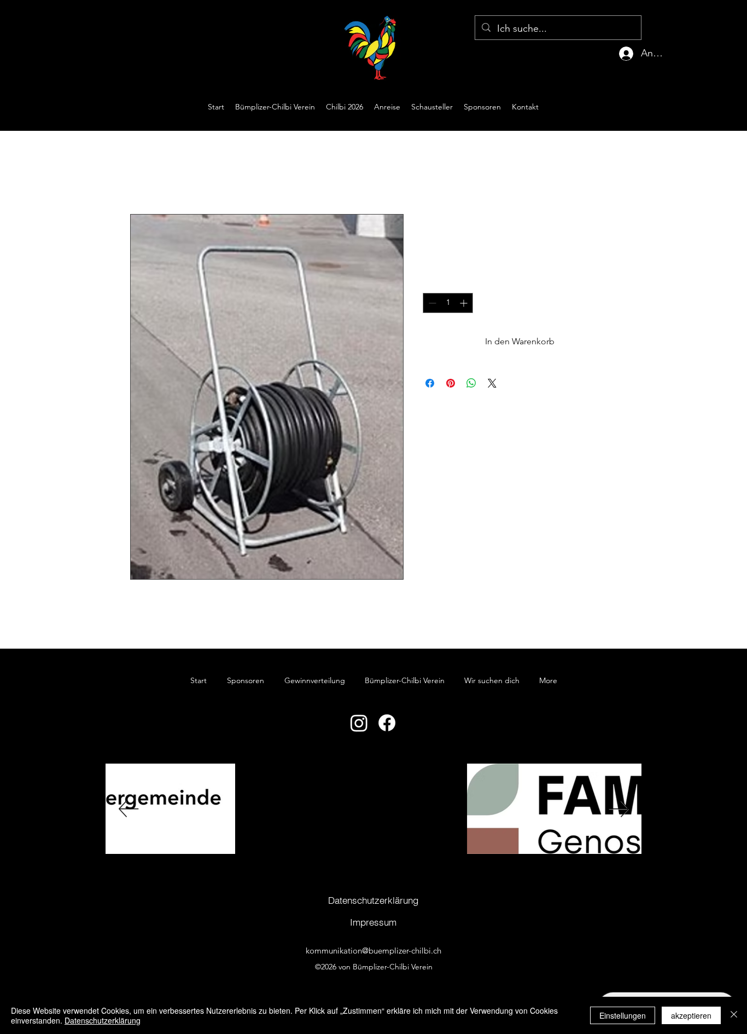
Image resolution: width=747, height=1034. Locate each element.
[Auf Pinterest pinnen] (450, 383)
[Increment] (464, 303)
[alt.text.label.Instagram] (697, 106)
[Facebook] (387, 723)
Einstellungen (622, 1015)
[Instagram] (359, 723)
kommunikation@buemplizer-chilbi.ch (373, 950)
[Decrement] (431, 303)
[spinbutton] (448, 303)
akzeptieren (691, 1015)
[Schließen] (733, 1015)
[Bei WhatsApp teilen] (471, 383)
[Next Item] (619, 808)
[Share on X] (492, 383)
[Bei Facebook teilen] (429, 383)
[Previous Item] (128, 808)
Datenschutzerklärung (103, 1020)
